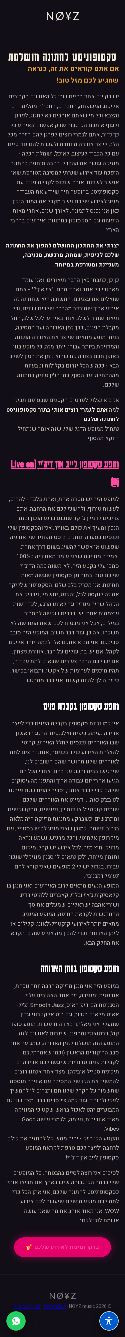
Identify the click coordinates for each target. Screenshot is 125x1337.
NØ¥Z (63, 15)
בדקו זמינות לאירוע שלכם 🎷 (62, 1247)
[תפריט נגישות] (109, 1321)
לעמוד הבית (55, 1306)
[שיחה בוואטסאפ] (16, 1321)
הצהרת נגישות (27, 1306)
